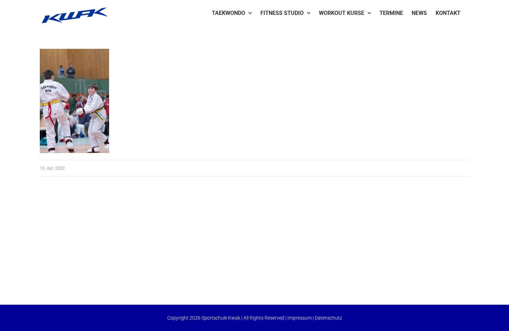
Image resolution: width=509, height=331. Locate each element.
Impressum (299, 318)
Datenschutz (328, 318)
